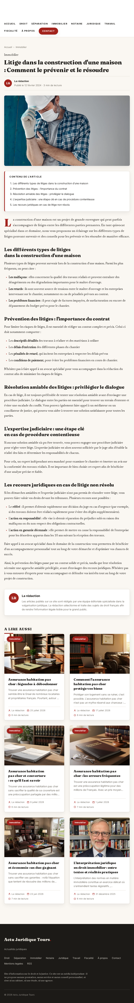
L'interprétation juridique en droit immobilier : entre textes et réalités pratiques (96, 867)
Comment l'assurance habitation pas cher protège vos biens (92, 684)
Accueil (10, 23)
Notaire (77, 23)
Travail (110, 23)
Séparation (39, 23)
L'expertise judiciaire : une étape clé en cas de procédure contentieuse (53, 199)
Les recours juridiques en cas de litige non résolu (41, 204)
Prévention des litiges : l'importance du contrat (40, 188)
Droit (24, 23)
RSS (29, 963)
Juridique (94, 23)
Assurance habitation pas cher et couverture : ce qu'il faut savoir (27, 775)
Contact (48, 31)
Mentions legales (13, 963)
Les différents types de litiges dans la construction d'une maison (50, 183)
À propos (28, 31)
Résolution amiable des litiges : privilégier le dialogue (43, 194)
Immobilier (59, 23)
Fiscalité (11, 31)
